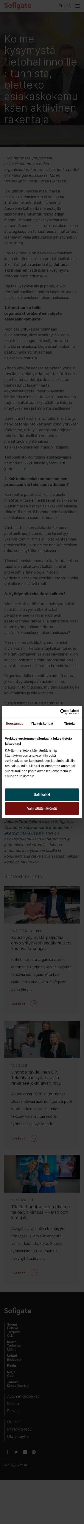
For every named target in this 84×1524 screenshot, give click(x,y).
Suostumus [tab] (14, 723)
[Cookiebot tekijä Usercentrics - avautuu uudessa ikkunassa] (60, 712)
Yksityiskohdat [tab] (42, 723)
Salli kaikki (42, 794)
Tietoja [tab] (69, 723)
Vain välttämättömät (42, 808)
